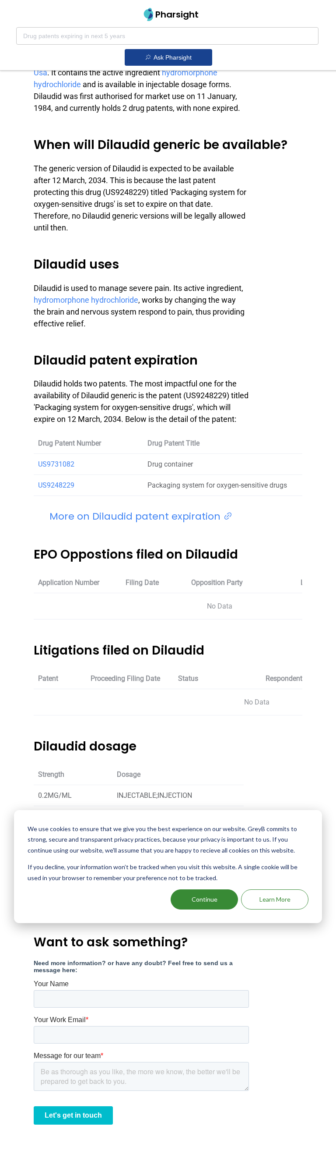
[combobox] (167, 36)
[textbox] (167, 36)
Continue (204, 899)
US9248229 (56, 485)
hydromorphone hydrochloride (86, 299)
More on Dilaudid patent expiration (136, 516)
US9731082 (56, 464)
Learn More (274, 899)
